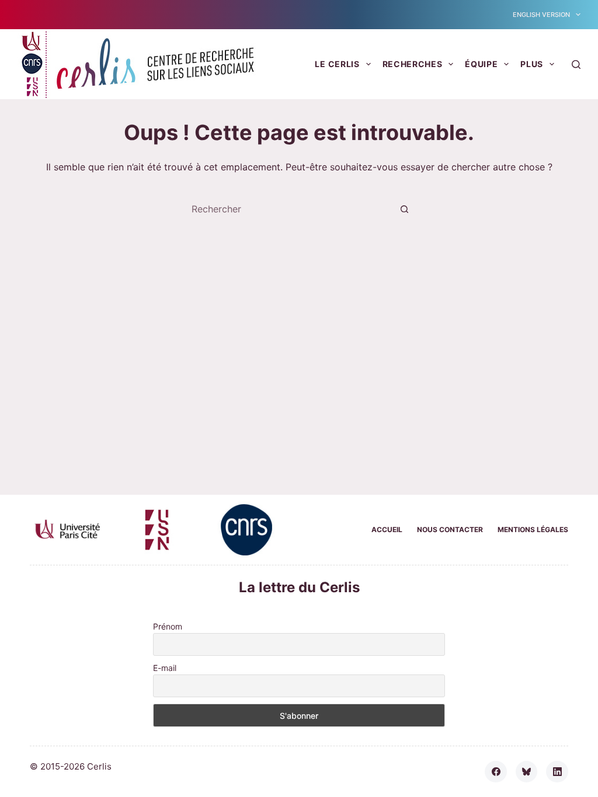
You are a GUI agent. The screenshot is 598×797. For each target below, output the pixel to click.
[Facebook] (496, 772)
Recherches (413, 64)
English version (541, 15)
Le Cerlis (337, 64)
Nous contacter (450, 529)
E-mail (164, 668)
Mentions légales (533, 529)
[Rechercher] (576, 64)
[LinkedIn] (557, 772)
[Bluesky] (527, 772)
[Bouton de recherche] (404, 209)
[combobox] (288, 209)
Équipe (481, 64)
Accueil (386, 529)
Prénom (167, 626)
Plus (531, 64)
